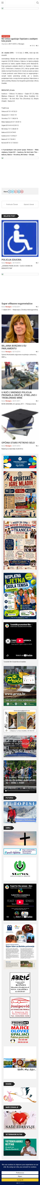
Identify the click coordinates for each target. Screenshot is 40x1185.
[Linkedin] (18, 191)
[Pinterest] (21, 191)
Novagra (21, 44)
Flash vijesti (5, 36)
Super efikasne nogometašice (17, 303)
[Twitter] (12, 191)
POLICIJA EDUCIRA (11, 259)
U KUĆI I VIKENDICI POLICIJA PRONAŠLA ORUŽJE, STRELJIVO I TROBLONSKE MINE (19, 395)
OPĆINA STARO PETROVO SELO (18, 442)
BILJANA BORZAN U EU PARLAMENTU (14, 347)
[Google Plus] (15, 191)
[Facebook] (9, 191)
